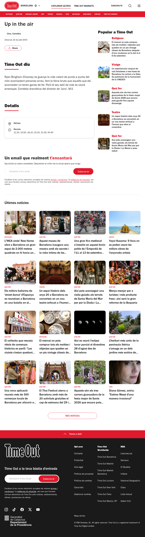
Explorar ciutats (61, 6)
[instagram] (6, 509)
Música (59, 14)
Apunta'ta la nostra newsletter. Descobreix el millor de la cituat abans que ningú (42, 164)
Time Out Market (110, 14)
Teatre (50, 14)
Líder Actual (126, 494)
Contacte (78, 454)
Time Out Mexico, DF (107, 501)
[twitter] (30, 509)
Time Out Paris (104, 494)
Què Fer (19, 14)
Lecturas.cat (126, 454)
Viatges (97, 14)
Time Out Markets (84, 6)
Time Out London (105, 481)
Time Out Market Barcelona (105, 472)
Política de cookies (83, 481)
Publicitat (78, 460)
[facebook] (22, 509)
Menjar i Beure (32, 14)
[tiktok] (14, 509)
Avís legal (78, 467)
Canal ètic (79, 488)
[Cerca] (130, 6)
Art (42, 14)
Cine (67, 14)
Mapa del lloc (79, 516)
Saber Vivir (126, 501)
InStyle (124, 474)
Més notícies (72, 416)
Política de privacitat (83, 474)
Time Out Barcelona (106, 457)
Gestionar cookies (82, 494)
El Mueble (125, 467)
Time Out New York (106, 488)
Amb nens (87, 14)
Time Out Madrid (105, 464)
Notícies (9, 14)
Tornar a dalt (75, 434)
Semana (124, 460)
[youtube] (38, 509)
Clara (123, 488)
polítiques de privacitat (80, 180)
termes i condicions (59, 180)
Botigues (76, 14)
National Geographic (130, 481)
